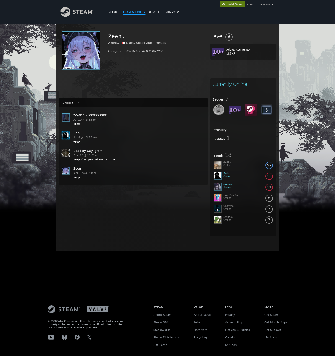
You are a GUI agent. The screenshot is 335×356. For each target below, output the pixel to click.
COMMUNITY (134, 12)
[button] (243, 36)
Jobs (197, 322)
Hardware (200, 330)
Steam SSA (160, 322)
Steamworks (161, 330)
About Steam (162, 315)
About (155, 12)
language (265, 4)
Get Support (272, 330)
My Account (272, 337)
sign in (250, 4)
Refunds (231, 345)
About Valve (202, 315)
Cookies (230, 337)
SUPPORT (173, 12)
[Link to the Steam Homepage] (76, 16)
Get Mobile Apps (275, 322)
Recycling (200, 337)
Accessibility (233, 322)
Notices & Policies (237, 330)
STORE (114, 12)
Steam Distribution (166, 337)
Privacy (230, 315)
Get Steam (271, 315)
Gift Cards (160, 345)
